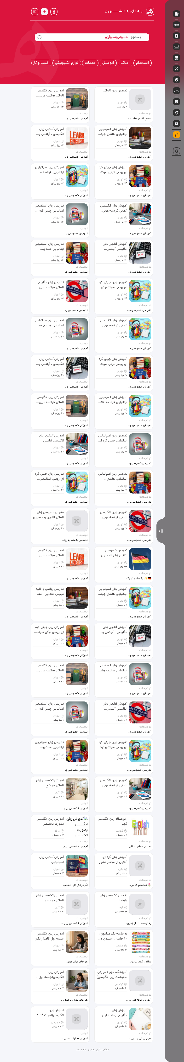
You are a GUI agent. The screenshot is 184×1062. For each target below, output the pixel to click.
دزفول (56, 831)
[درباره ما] (174, 145)
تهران (120, 103)
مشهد (119, 946)
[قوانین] (174, 142)
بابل (120, 869)
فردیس (119, 831)
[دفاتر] (174, 143)
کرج (57, 793)
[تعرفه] (174, 141)
